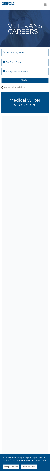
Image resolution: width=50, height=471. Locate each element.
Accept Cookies (11, 467)
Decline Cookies (29, 467)
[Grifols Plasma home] (8, 3)
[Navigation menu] (45, 4)
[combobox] (25, 52)
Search (25, 80)
